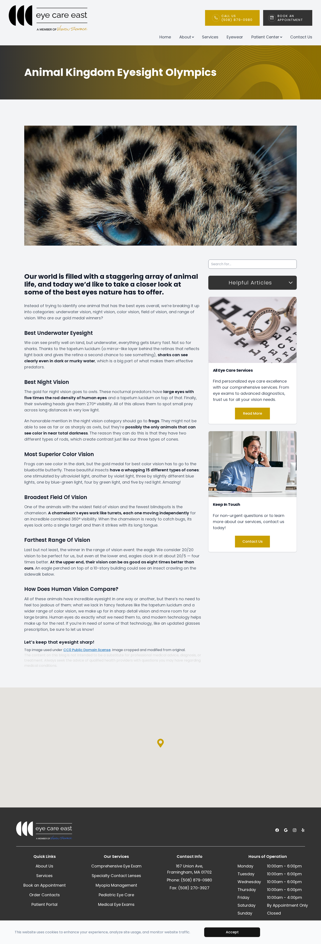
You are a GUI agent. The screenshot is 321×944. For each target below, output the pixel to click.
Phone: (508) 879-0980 (189, 880)
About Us (44, 866)
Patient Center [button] (265, 37)
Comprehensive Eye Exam (116, 866)
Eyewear (235, 37)
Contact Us (301, 37)
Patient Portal (44, 904)
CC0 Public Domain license (86, 649)
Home (165, 37)
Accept (232, 932)
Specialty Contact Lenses (116, 875)
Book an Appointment (44, 885)
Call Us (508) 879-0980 (237, 18)
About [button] (185, 37)
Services (210, 37)
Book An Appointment (290, 18)
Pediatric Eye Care (116, 895)
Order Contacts (44, 895)
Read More (252, 413)
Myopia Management (116, 885)
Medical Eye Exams (116, 904)
